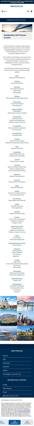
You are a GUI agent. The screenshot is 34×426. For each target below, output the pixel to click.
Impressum (6, 366)
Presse (5, 392)
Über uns (5, 355)
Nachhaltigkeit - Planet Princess (12, 374)
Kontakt (5, 384)
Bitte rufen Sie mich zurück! (10, 396)
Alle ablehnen (27, 422)
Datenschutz (6, 363)
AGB (4, 359)
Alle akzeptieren (14, 422)
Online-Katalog (7, 388)
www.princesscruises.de (17, 6)
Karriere (5, 370)
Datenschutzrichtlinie (24, 411)
